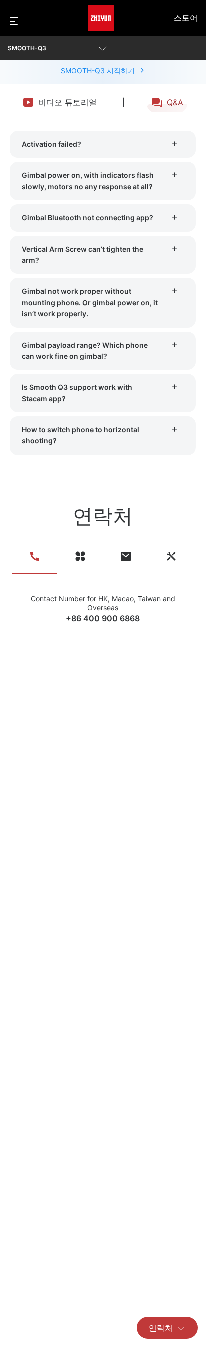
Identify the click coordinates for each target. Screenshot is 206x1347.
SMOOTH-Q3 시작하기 (98, 70)
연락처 (161, 1328)
